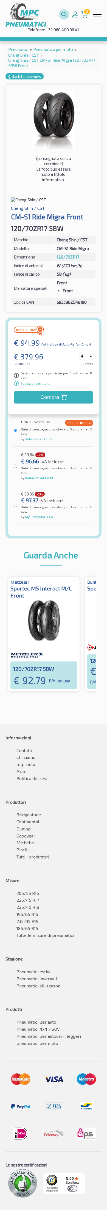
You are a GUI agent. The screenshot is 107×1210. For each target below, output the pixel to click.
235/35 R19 (27, 921)
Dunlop (23, 828)
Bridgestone (28, 814)
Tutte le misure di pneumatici (45, 935)
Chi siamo (25, 757)
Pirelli (22, 849)
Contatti (24, 750)
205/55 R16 (27, 893)
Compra (49, 397)
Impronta (25, 764)
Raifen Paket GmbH (39, 478)
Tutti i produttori (32, 856)
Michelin (25, 842)
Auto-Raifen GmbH (39, 439)
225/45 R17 (27, 900)
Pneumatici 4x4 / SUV (38, 1029)
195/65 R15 (27, 914)
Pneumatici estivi (33, 971)
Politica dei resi (31, 778)
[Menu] (82, 1176)
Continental (27, 821)
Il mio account (75, 14)
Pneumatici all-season (38, 985)
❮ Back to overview (24, 76)
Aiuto (21, 771)
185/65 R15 (27, 928)
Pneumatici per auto (36, 1021)
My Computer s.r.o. (39, 517)
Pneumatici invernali (36, 978)
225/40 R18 (27, 907)
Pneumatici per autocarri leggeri (48, 1036)
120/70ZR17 (68, 256)
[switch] (72, 1188)
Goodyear (25, 835)
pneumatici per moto (37, 1043)
